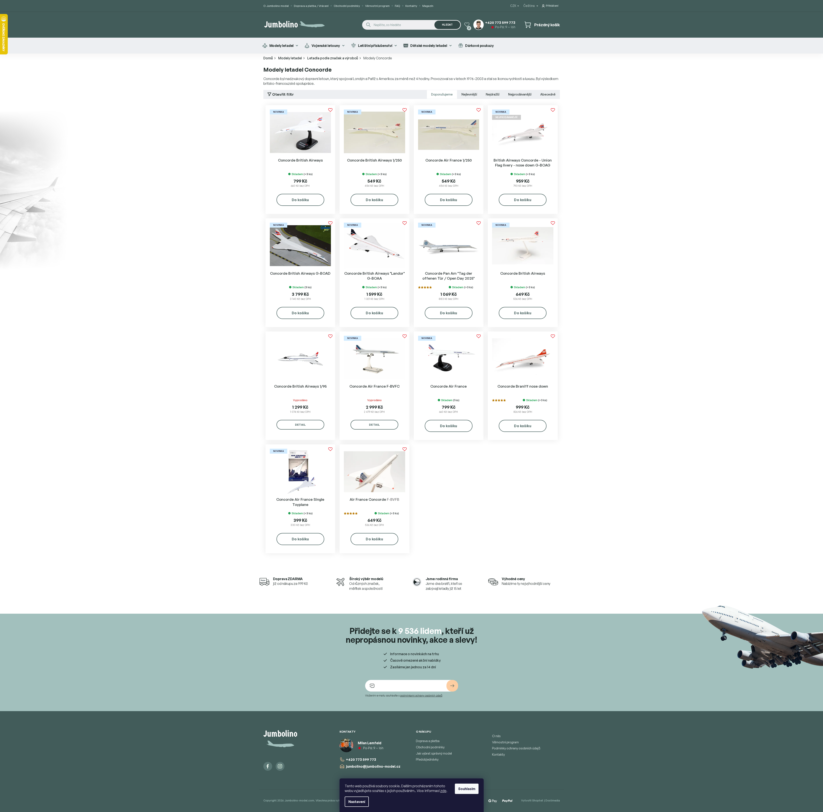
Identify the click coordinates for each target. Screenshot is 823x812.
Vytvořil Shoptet (532, 800)
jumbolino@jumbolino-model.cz (373, 766)
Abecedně (548, 94)
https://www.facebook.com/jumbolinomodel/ (267, 766)
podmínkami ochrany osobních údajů (421, 695)
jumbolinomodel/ (280, 766)
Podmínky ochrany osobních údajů (516, 748)
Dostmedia (552, 800)
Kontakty (411, 6)
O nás (496, 736)
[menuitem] (280, 46)
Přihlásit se (452, 686)
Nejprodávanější (519, 94)
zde (443, 791)
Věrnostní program (377, 6)
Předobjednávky (427, 759)
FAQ (397, 6)
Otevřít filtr (283, 94)
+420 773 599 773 (361, 759)
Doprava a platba (428, 741)
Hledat (447, 24)
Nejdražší (492, 94)
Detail (300, 424)
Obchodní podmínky (347, 6)
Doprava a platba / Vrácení (311, 6)
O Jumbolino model (276, 6)
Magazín (427, 6)
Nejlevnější (469, 94)
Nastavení (356, 802)
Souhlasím (466, 789)
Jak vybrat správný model (434, 753)
